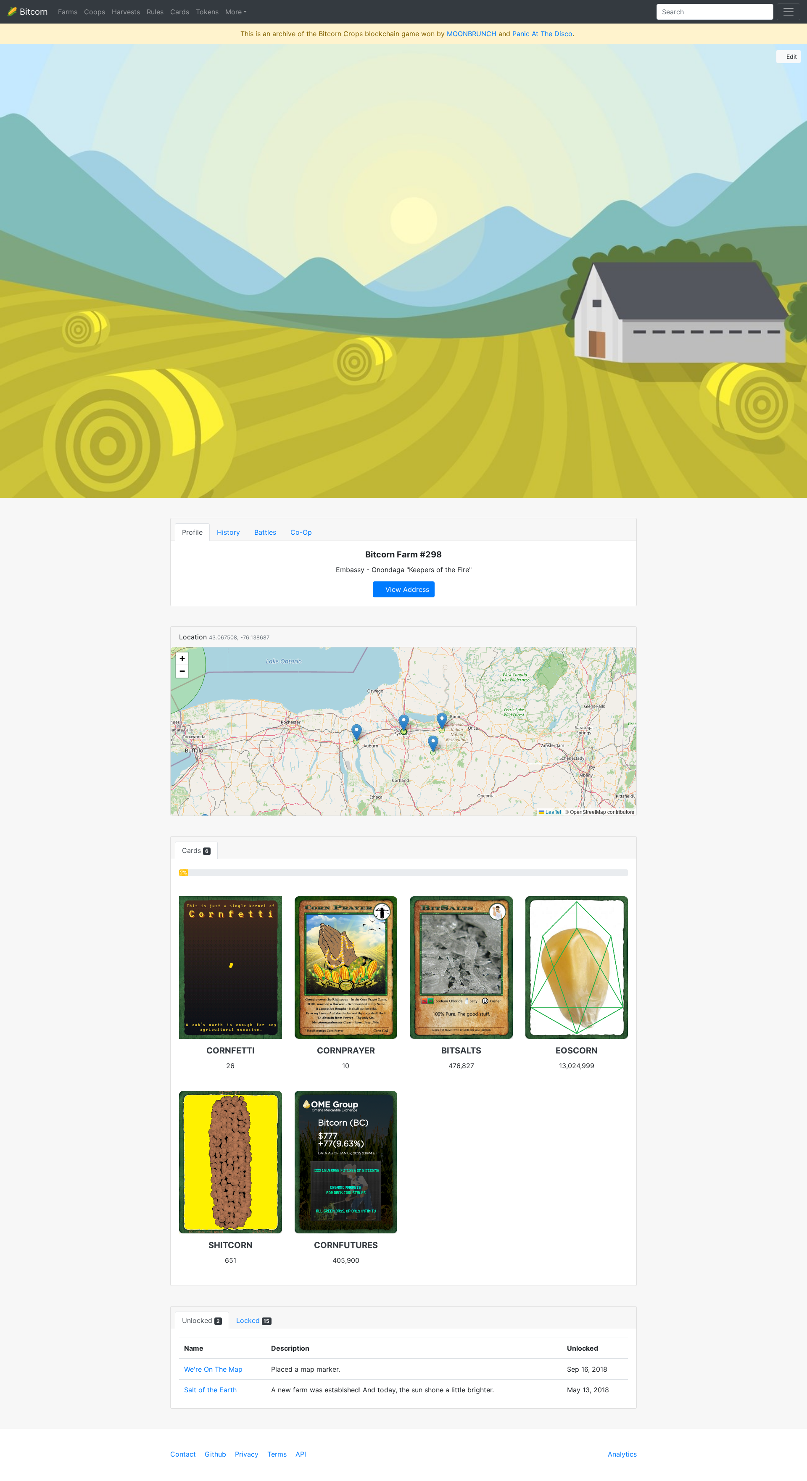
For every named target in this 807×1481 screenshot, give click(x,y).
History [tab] (228, 532)
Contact (183, 1454)
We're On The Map (213, 1369)
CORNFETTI (230, 1050)
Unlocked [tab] (201, 1320)
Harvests (126, 12)
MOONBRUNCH (471, 33)
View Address (406, 589)
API (300, 1454)
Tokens (207, 12)
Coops (94, 12)
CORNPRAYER (346, 1050)
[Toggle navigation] (788, 11)
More (233, 12)
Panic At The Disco (542, 33)
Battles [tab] (265, 532)
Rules (155, 12)
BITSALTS (461, 1050)
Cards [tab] (195, 850)
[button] (356, 732)
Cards (179, 12)
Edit (791, 56)
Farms (67, 12)
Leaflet (552, 811)
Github (215, 1454)
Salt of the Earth (210, 1390)
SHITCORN (230, 1245)
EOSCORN (577, 1050)
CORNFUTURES (346, 1245)
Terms (277, 1454)
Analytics (622, 1454)
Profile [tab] (192, 532)
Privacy (246, 1454)
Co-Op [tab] (301, 532)
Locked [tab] (253, 1320)
